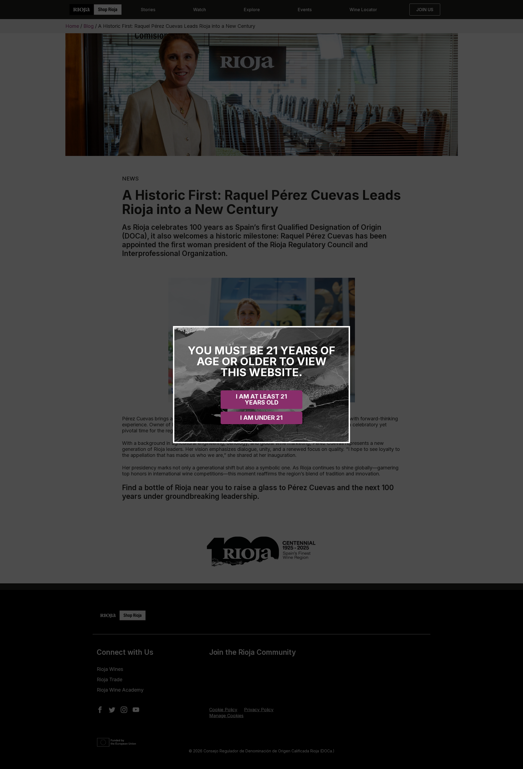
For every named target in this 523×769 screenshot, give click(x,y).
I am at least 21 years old (261, 399)
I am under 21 (261, 417)
